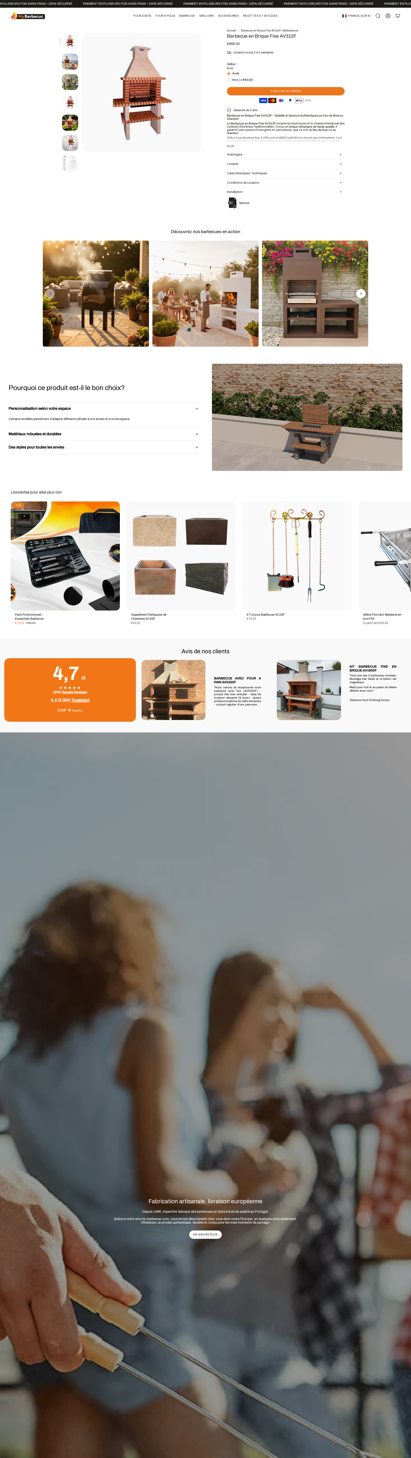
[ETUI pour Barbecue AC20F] (297, 556)
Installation (235, 192)
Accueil (231, 30)
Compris (232, 164)
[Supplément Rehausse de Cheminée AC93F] (181, 556)
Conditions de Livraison (243, 182)
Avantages (234, 154)
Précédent (82, 93)
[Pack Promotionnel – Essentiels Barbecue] (65, 556)
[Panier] (398, 15)
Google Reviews (74, 692)
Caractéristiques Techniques (247, 173)
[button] (142, 16)
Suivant (404, 556)
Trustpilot (80, 700)
